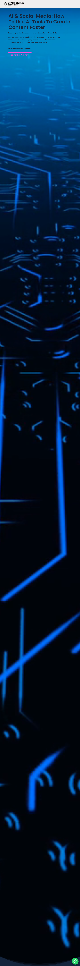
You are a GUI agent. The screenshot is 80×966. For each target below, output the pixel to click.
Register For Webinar (19, 55)
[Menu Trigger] (73, 4)
